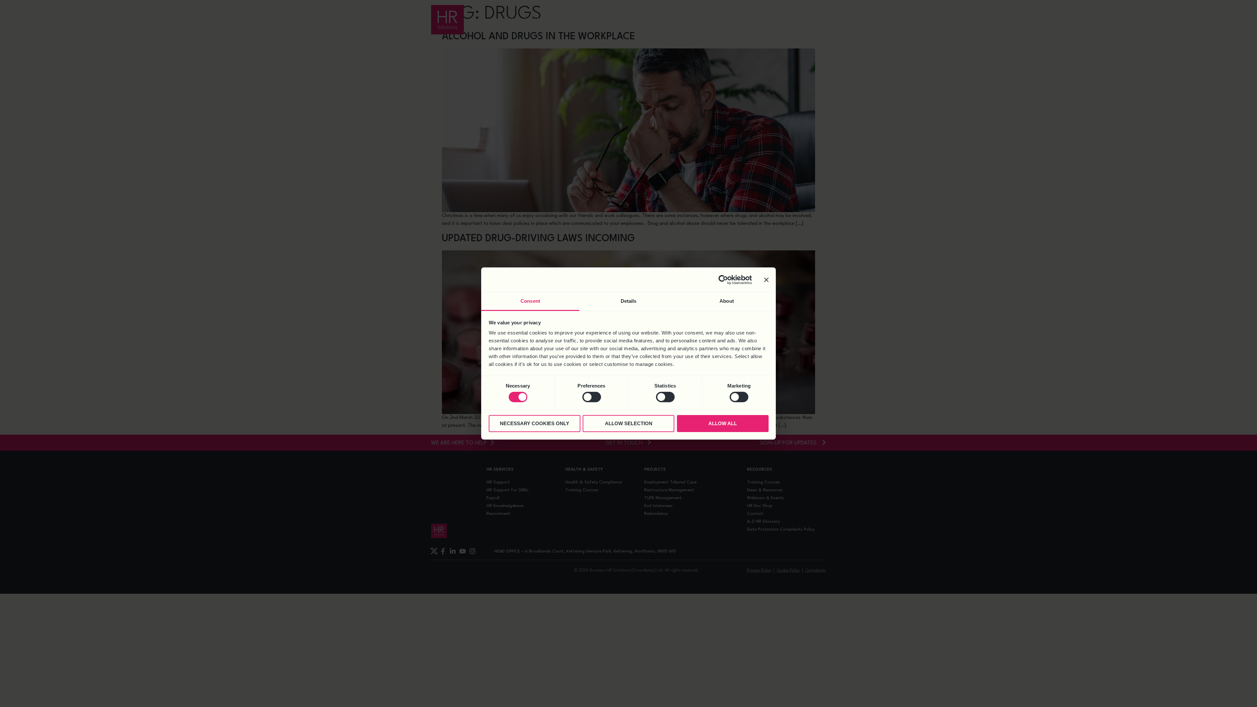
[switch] (591, 397)
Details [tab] (629, 301)
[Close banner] (766, 279)
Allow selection (628, 423)
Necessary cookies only (534, 423)
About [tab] (727, 301)
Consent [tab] (530, 301)
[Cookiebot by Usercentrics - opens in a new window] (723, 279)
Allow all (722, 423)
